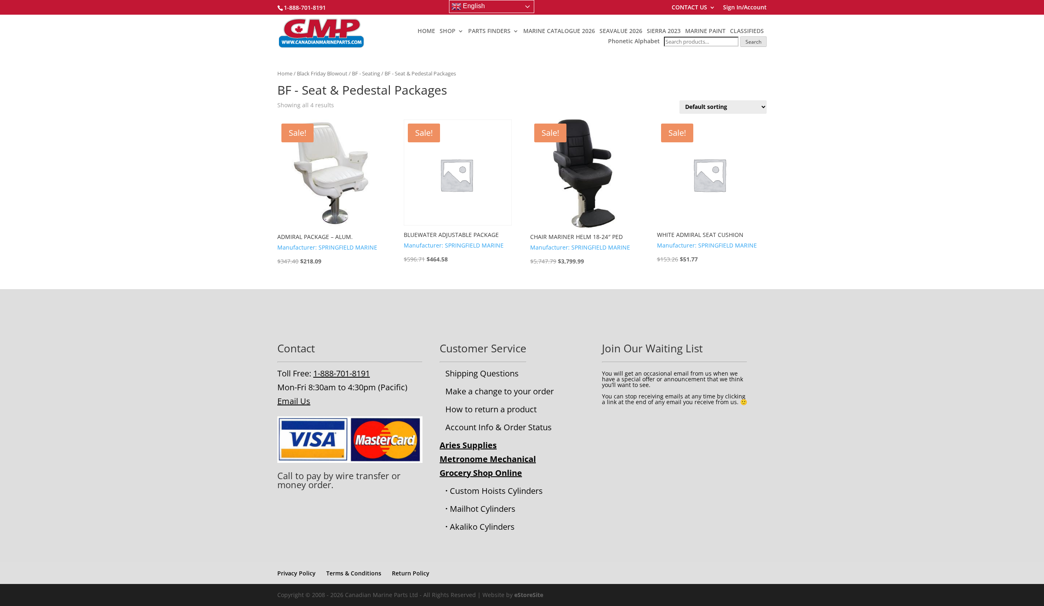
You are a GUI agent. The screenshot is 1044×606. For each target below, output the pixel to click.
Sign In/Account (745, 7)
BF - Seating (366, 73)
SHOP (448, 31)
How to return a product (491, 409)
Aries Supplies (468, 445)
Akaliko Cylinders (482, 526)
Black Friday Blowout (322, 73)
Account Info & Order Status (498, 427)
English (473, 5)
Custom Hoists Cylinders (496, 490)
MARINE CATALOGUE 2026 (559, 31)
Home (284, 73)
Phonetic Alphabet (634, 41)
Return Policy (410, 573)
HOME (426, 31)
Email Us (293, 401)
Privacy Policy (296, 573)
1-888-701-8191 (341, 373)
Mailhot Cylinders (482, 508)
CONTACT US (689, 7)
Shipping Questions (482, 373)
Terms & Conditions (353, 573)
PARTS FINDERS (489, 31)
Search (753, 41)
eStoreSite (528, 595)
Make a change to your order (499, 391)
